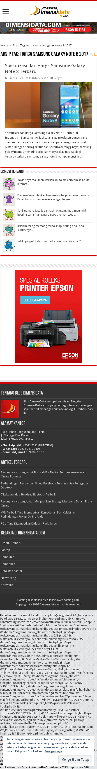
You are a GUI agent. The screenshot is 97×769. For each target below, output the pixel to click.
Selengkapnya (53, 751)
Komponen (8, 564)
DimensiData (15, 78)
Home (4, 45)
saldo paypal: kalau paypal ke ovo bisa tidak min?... (50, 241)
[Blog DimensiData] (48, 10)
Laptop (5, 550)
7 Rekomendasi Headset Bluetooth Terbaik (28, 494)
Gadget (57, 78)
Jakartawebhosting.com (64, 600)
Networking (8, 578)
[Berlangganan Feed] (95, 54)
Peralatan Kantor (11, 571)
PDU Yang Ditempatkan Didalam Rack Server (29, 523)
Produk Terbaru (11, 543)
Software (7, 584)
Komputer (7, 557)
